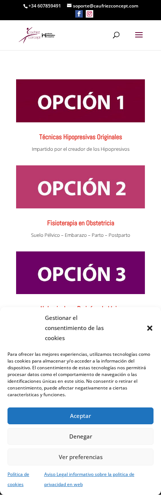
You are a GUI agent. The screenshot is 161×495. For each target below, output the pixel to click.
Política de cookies (18, 479)
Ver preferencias (81, 457)
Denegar (80, 436)
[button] (150, 328)
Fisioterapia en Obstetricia (80, 223)
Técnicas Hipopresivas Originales (80, 136)
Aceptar (80, 415)
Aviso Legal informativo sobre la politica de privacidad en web (89, 479)
